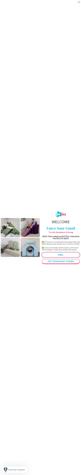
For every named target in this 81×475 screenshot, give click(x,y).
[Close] (79, 2)
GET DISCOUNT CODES (61, 261)
